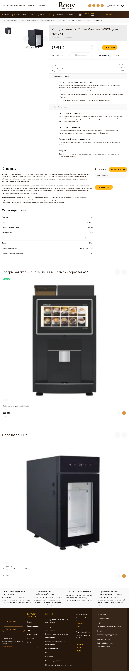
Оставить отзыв (118, 169)
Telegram (79, 623)
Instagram (79, 644)
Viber (78, 626)
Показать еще (104, 187)
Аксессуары (32, 634)
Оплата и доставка (53, 661)
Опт (3, 6)
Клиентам (41, 6)
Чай (28, 630)
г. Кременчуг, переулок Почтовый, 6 (109, 626)
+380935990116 (90, 15)
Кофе (29, 622)
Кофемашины (33, 626)
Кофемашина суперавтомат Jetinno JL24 (16, 406)
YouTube (79, 648)
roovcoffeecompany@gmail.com (107, 635)
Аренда (22, 6)
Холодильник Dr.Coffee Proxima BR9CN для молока (20, 569)
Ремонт (31, 6)
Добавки (30, 638)
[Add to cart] (124, 413)
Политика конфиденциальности (58, 665)
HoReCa (30, 643)
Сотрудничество (12, 6)
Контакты (49, 657)
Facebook (79, 641)
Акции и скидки (33, 647)
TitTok (78, 651)
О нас (47, 652)
